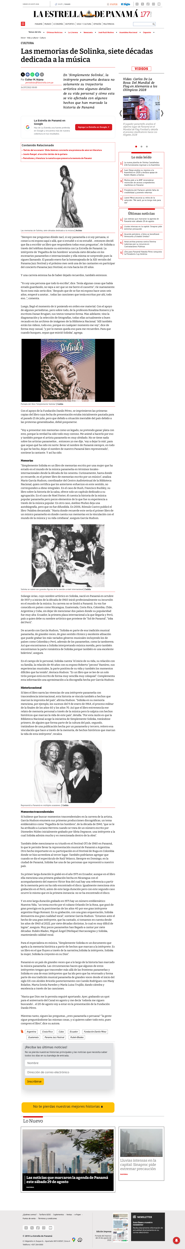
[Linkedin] (37, 74)
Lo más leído (141, 157)
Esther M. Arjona (34, 79)
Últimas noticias (141, 214)
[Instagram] (153, 4)
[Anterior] (120, 113)
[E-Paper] (112, 4)
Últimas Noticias (54, 32)
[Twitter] (23, 74)
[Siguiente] (162, 113)
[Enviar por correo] (42, 74)
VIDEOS (141, 69)
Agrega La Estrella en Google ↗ (93, 127)
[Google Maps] (73, 1239)
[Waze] (79, 1239)
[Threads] (137, 4)
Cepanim (147, 32)
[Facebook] (148, 4)
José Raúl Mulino (106, 32)
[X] (142, 4)
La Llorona (73, 32)
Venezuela (88, 32)
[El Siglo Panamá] (125, 4)
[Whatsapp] (32, 74)
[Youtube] (159, 4)
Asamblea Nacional (128, 32)
